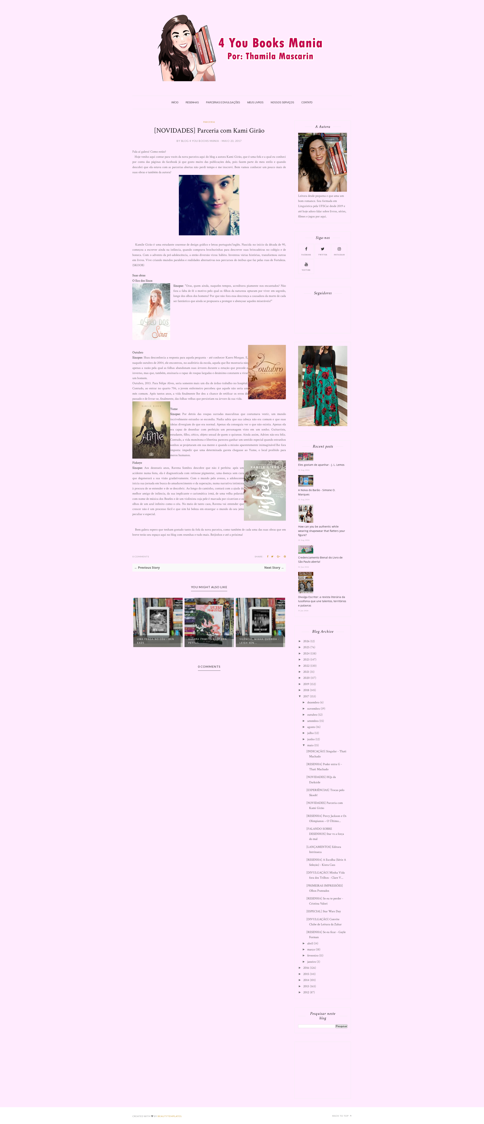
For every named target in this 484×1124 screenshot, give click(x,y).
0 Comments (140, 556)
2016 (306, 968)
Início (174, 102)
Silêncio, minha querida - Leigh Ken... (259, 640)
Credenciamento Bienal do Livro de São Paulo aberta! (320, 559)
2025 (306, 647)
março (311, 949)
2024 (306, 653)
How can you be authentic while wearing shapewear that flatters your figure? (321, 531)
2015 (306, 974)
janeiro (311, 962)
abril (310, 943)
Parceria (209, 122)
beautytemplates (170, 1116)
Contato (307, 102)
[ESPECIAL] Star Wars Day (323, 911)
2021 (306, 672)
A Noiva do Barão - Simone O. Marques (316, 492)
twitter (322, 255)
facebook (306, 255)
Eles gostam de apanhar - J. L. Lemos (321, 465)
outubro (312, 715)
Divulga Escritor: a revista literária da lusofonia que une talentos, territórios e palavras (322, 601)
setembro (313, 721)
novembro (313, 709)
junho (311, 739)
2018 (306, 690)
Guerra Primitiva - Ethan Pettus (207, 640)
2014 (306, 980)
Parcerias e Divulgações (223, 102)
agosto (311, 727)
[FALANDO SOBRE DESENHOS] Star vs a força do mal (325, 834)
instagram (339, 255)
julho (310, 733)
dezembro (313, 702)
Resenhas (192, 102)
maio (310, 745)
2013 (306, 986)
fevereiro (312, 955)
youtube (306, 270)
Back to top (340, 1115)
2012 (306, 992)
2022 (306, 666)
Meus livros (255, 102)
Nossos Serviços (282, 102)
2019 (306, 684)
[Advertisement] (326, 1069)
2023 (306, 659)
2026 (306, 641)
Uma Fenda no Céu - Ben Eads (155, 640)
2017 (306, 696)
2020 (306, 678)
